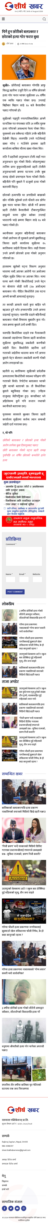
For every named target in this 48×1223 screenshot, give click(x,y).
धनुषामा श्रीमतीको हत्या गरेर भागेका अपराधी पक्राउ (23, 1048)
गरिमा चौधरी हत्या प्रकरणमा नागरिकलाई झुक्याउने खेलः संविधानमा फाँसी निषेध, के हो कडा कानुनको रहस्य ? (31, 643)
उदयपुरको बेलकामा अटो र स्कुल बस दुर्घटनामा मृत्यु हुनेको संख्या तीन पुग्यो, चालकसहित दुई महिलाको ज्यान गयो (32, 694)
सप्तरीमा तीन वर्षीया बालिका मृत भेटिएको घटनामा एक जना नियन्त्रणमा (21, 1087)
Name (9, 574)
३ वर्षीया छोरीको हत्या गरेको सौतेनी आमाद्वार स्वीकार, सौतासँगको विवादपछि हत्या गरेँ (32, 614)
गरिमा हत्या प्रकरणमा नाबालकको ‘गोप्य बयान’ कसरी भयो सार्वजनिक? (32, 628)
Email (22, 574)
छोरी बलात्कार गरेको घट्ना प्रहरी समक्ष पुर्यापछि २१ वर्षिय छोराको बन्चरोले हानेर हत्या (24, 455)
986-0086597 (7, 1146)
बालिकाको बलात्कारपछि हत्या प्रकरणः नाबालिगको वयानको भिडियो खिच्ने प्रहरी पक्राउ (31, 671)
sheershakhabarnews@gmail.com (16, 1150)
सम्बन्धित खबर (12, 774)
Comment (11, 544)
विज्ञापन (5, 1181)
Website (36, 574)
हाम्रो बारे (5, 1189)
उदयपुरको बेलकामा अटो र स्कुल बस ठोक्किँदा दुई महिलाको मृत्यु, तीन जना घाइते (32, 657)
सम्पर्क (4, 1185)
